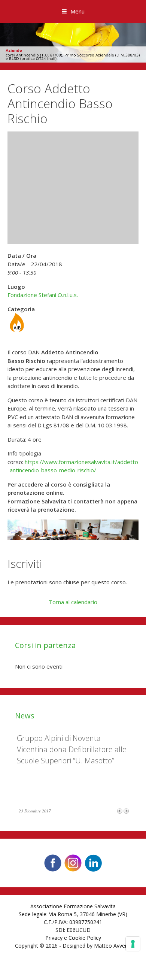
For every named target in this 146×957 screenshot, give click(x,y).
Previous (119, 811)
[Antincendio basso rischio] (16, 329)
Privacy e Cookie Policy (73, 937)
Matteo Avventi (112, 945)
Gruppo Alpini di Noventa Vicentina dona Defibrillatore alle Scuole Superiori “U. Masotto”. (72, 749)
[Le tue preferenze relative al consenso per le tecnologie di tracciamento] (133, 944)
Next (126, 811)
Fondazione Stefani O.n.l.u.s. (42, 295)
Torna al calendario (73, 602)
